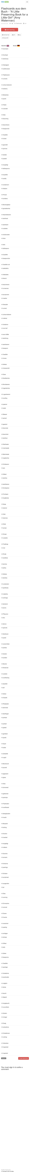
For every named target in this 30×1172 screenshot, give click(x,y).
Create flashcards (23, 1058)
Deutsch (4, 1058)
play (20, 34)
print (14, 34)
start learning (10, 30)
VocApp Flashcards (6, 1169)
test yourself (5, 37)
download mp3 (6, 34)
